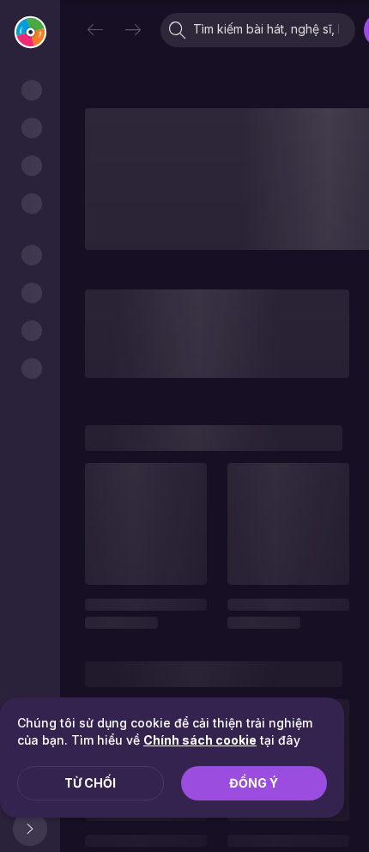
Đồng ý (253, 783)
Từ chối (90, 783)
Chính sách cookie (200, 740)
